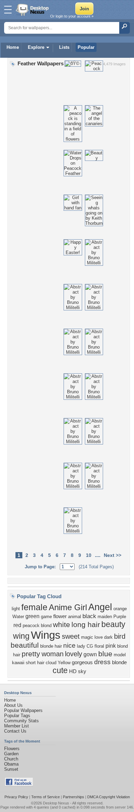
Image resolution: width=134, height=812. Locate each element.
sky (82, 671)
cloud (51, 662)
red (17, 625)
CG (90, 646)
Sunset (11, 769)
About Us (13, 705)
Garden (11, 753)
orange (120, 608)
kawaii (18, 662)
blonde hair (51, 646)
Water (18, 616)
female (34, 607)
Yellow (64, 662)
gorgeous (82, 662)
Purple (119, 616)
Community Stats (21, 720)
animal (74, 616)
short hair (35, 662)
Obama (11, 764)
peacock (31, 625)
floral (99, 646)
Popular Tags (17, 715)
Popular (86, 47)
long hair (85, 625)
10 (88, 555)
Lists (64, 47)
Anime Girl (68, 607)
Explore (36, 47)
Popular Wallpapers (23, 710)
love (98, 637)
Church (11, 758)
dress (102, 662)
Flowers (12, 748)
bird (119, 636)
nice (69, 645)
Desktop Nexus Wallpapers (33, 9)
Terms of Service (45, 797)
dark (108, 637)
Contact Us (15, 731)
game (46, 616)
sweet (71, 636)
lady (81, 646)
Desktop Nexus (56, 803)
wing (21, 636)
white (61, 625)
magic (87, 637)
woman (53, 654)
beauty (113, 624)
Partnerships (73, 797)
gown (90, 654)
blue (105, 654)
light (16, 608)
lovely (73, 654)
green (32, 616)
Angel (100, 607)
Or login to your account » (71, 16)
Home (13, 47)
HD (73, 671)
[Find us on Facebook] (19, 784)
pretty (31, 654)
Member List (16, 725)
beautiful (25, 645)
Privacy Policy (16, 797)
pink (110, 646)
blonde (119, 662)
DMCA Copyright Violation (108, 797)
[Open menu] (7, 9)
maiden (105, 616)
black (89, 616)
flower (60, 616)
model (120, 654)
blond (46, 625)
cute (60, 670)
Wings (45, 635)
